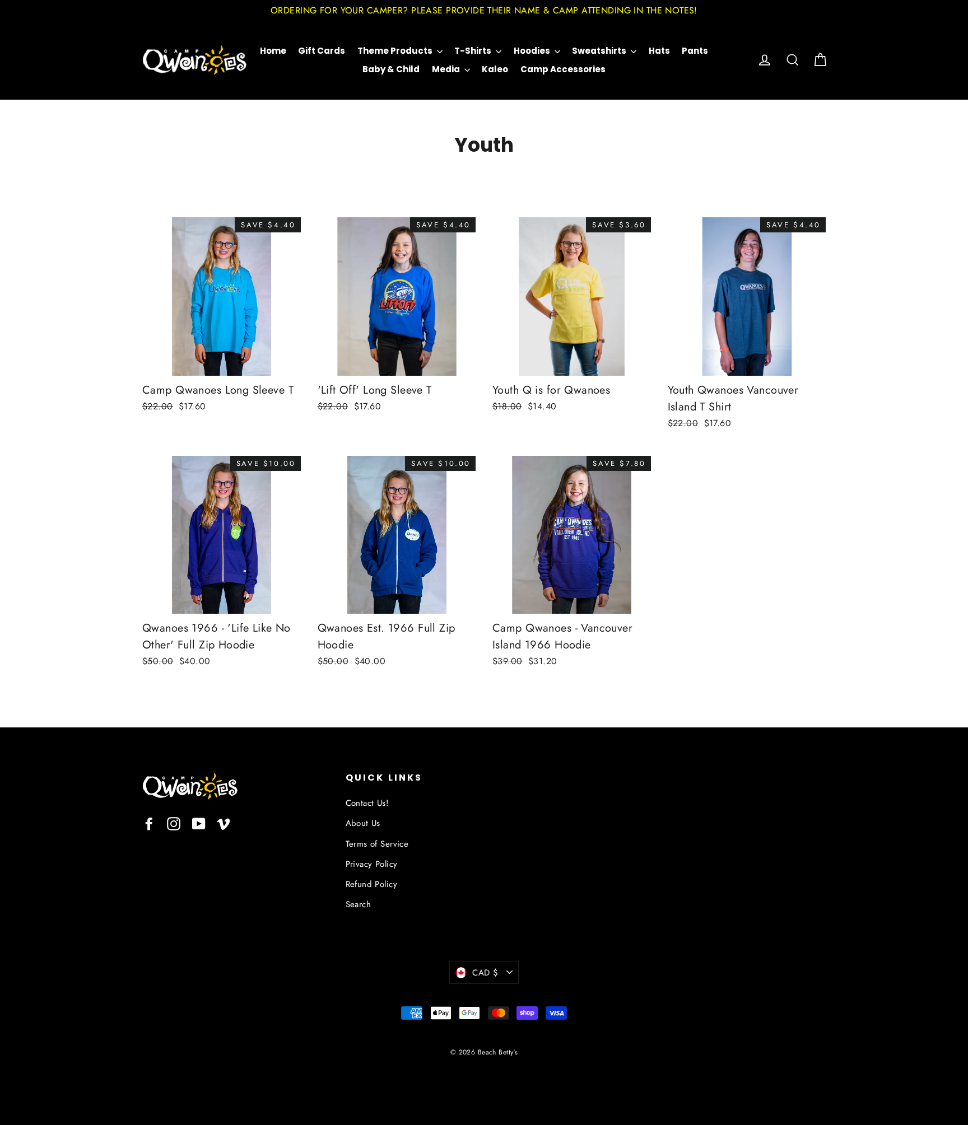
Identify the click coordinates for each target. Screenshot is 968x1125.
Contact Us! (367, 803)
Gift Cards (321, 51)
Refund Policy (372, 884)
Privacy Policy (372, 864)
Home (273, 51)
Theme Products (395, 51)
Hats (659, 51)
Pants (695, 51)
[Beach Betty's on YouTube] (199, 822)
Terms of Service (377, 844)
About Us (363, 823)
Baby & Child (391, 69)
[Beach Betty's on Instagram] (173, 822)
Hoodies (533, 51)
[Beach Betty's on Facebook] (149, 822)
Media (447, 69)
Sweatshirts (600, 51)
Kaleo (495, 69)
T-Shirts (473, 51)
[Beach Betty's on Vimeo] (223, 822)
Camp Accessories (563, 69)
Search (358, 904)
